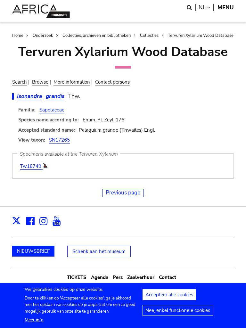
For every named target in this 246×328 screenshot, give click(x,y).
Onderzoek (43, 35)
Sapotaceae (51, 110)
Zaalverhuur (140, 277)
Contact (167, 277)
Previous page (123, 192)
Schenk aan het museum (99, 251)
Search (19, 82)
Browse (40, 82)
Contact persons (112, 82)
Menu (225, 7)
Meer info (34, 319)
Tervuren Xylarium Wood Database (201, 35)
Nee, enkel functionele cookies (177, 310)
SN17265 (59, 140)
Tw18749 (31, 166)
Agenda (99, 277)
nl (206, 7)
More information (71, 82)
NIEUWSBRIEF (33, 251)
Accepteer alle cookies (169, 294)
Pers (118, 277)
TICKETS (76, 277)
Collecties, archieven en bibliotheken (96, 35)
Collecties (149, 35)
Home (17, 35)
